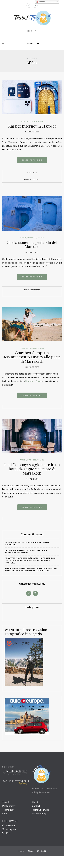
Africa (23, 238)
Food (4, 813)
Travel (41, 238)
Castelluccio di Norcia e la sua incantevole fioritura (26, 551)
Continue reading (32, 160)
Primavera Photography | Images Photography (29, 558)
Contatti (41, 851)
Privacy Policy (39, 813)
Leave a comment (32, 179)
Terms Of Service (40, 809)
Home (21, 851)
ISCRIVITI (32, 31)
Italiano (41, 2)
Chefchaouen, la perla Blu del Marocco (32, 244)
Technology (37, 121)
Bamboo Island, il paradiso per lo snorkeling (27, 571)
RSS (7, 833)
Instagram (10, 829)
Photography (8, 806)
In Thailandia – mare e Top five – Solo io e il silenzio (30, 568)
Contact (36, 806)
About (35, 802)
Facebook (10, 825)
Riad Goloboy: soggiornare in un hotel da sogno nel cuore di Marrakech (32, 469)
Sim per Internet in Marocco (32, 126)
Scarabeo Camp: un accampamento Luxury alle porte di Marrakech (32, 357)
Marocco (25, 121)
